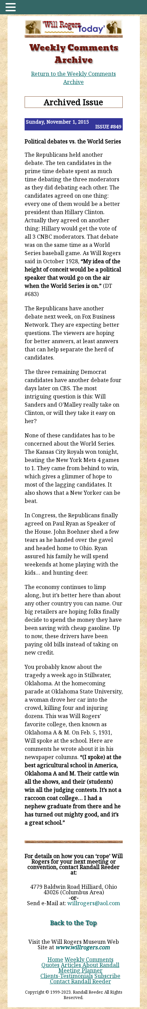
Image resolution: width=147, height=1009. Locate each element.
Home (55, 959)
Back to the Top (73, 923)
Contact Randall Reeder (80, 981)
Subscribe (107, 976)
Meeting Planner (80, 970)
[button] (11, 7)
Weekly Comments (89, 959)
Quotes (50, 965)
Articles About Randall (90, 965)
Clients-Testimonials (66, 976)
